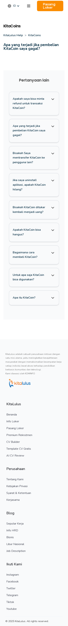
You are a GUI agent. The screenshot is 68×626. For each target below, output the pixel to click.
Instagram (12, 575)
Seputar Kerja (15, 523)
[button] (15, 6)
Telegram (12, 595)
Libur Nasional (15, 544)
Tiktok (10, 602)
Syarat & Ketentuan (18, 493)
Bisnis (10, 537)
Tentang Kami (14, 479)
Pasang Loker (15, 428)
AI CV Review (15, 455)
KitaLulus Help (13, 35)
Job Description (16, 551)
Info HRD (12, 530)
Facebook (12, 581)
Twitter (10, 588)
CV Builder (13, 442)
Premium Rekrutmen (19, 435)
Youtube (11, 609)
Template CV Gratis (18, 449)
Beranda (11, 414)
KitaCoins (34, 35)
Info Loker (12, 421)
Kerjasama (13, 500)
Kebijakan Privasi (17, 486)
